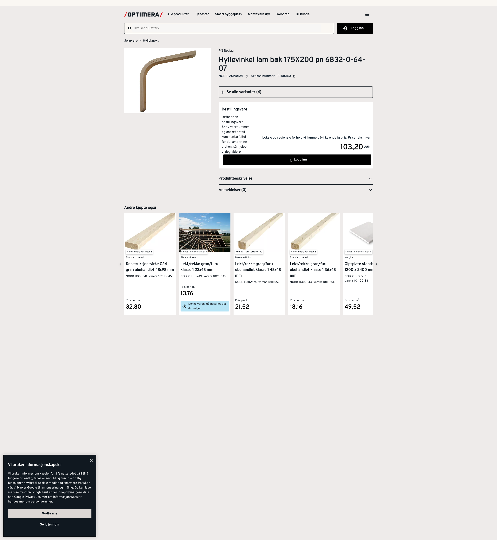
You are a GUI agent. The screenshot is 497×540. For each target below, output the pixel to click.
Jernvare (131, 41)
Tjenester (202, 14)
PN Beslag (226, 51)
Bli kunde (302, 14)
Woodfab (282, 14)
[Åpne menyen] (367, 14)
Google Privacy (24, 497)
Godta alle (49, 514)
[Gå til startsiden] (143, 14)
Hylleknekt (151, 41)
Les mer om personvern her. (33, 502)
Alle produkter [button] (178, 14)
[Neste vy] (120, 264)
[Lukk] (91, 460)
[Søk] (128, 28)
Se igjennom (49, 525)
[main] (49, 496)
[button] (296, 92)
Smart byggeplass (228, 14)
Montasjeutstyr (259, 14)
